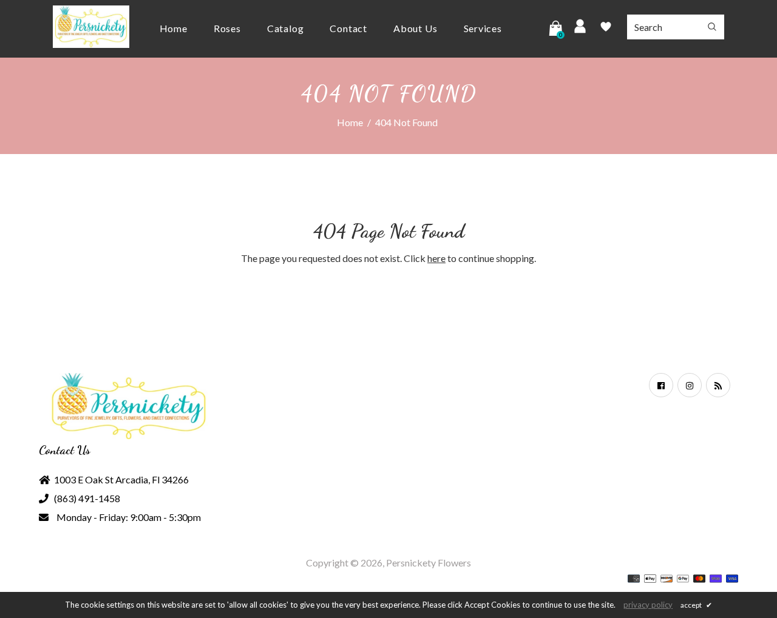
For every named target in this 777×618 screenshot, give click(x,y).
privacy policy (648, 605)
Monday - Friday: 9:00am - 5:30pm (128, 517)
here (436, 258)
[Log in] (580, 28)
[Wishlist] (606, 28)
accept (696, 605)
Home (350, 122)
